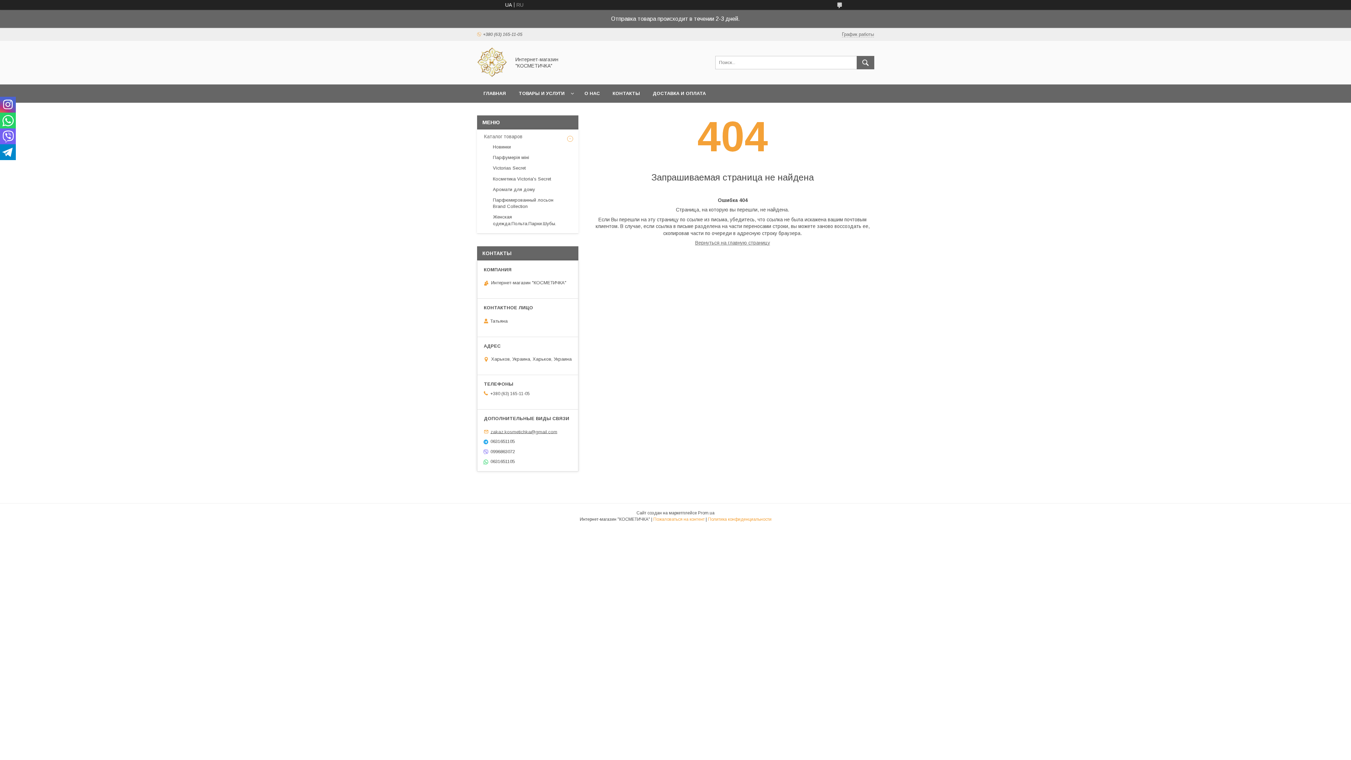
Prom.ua (706, 513)
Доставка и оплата (679, 93)
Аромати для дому (514, 189)
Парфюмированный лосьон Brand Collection (523, 203)
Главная (494, 93)
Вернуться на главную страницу (732, 243)
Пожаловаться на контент (679, 519)
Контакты (626, 93)
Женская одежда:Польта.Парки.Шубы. (524, 220)
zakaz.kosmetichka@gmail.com (523, 431)
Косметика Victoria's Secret (522, 179)
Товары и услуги (542, 93)
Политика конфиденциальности (740, 519)
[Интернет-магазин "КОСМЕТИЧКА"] (492, 75)
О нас (592, 93)
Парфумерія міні (511, 157)
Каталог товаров (503, 136)
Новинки (502, 147)
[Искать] (865, 62)
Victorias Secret (509, 168)
